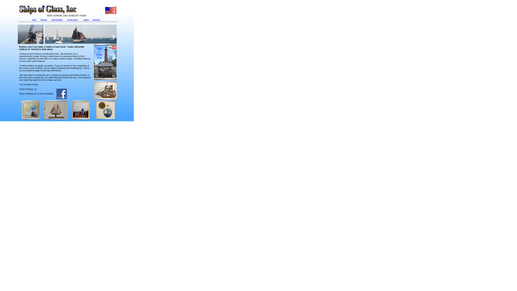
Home (34, 20)
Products (44, 20)
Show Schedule (57, 20)
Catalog (86, 20)
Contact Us (96, 20)
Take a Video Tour (99, 53)
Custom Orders (72, 20)
